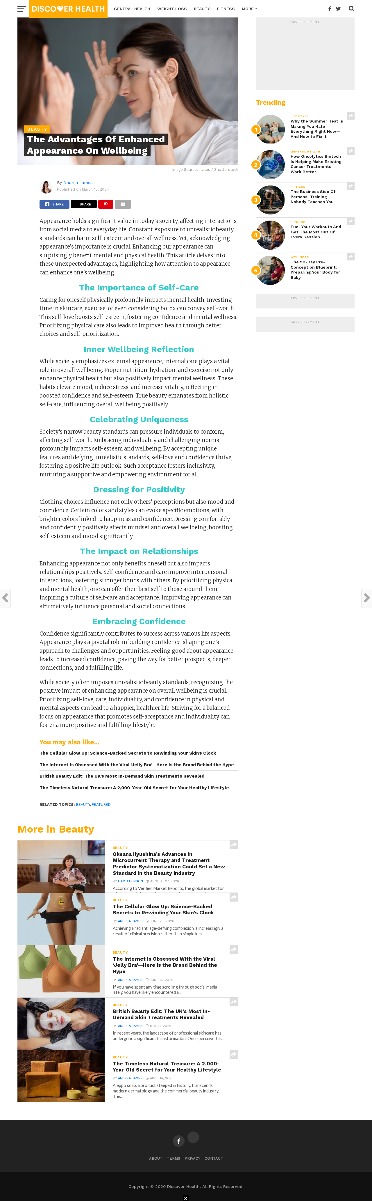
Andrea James (78, 182)
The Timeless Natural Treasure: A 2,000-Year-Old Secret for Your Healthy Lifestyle (134, 787)
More (248, 8)
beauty (83, 804)
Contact (214, 1158)
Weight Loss (172, 8)
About (155, 1158)
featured (101, 804)
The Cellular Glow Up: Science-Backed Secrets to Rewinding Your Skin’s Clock (128, 753)
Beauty (202, 8)
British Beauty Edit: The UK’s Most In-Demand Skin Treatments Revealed (122, 776)
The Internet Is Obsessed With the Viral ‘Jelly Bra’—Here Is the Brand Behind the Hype (137, 764)
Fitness (226, 8)
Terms (173, 1158)
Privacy (192, 1158)
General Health (132, 8)
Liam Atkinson (130, 881)
